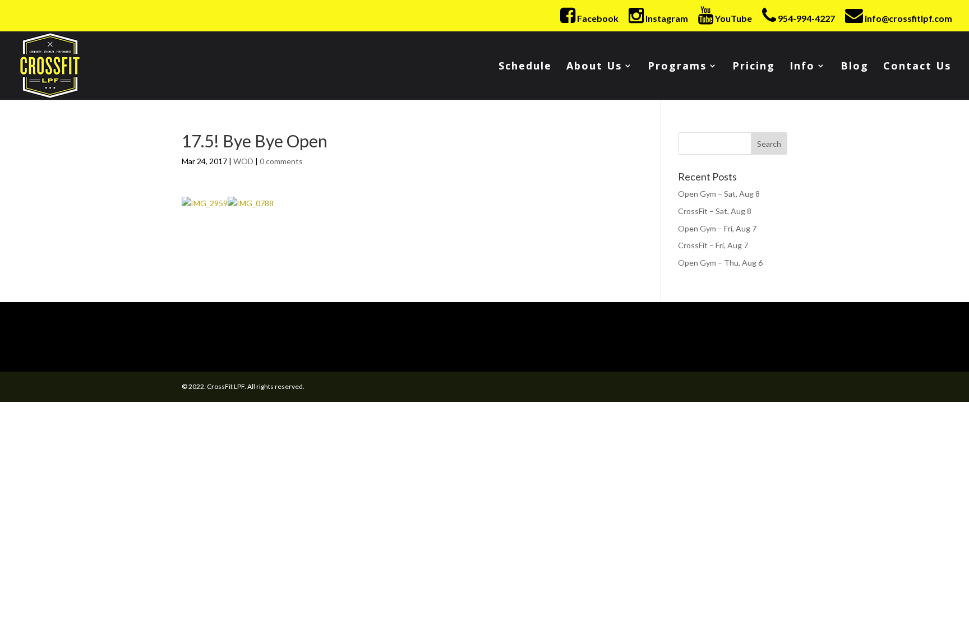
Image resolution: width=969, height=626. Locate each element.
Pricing (753, 67)
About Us (594, 67)
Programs (677, 67)
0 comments (281, 161)
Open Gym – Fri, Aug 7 (717, 228)
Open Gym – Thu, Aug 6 (720, 262)
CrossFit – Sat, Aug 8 (714, 211)
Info (802, 67)
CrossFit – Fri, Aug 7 (713, 245)
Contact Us (917, 67)
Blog (855, 67)
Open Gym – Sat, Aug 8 (719, 193)
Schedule (525, 67)
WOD (243, 161)
